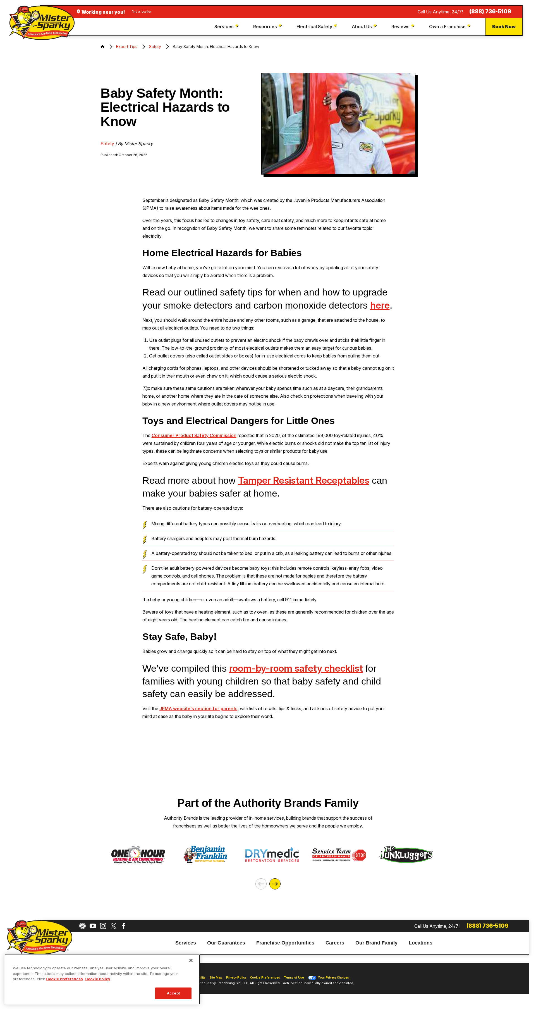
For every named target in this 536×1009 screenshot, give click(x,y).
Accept (173, 993)
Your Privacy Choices (333, 977)
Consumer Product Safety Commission (194, 435)
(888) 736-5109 (490, 11)
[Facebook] (124, 926)
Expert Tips (126, 46)
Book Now (504, 26)
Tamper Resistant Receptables (303, 480)
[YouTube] (93, 926)
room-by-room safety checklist (296, 668)
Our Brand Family (376, 943)
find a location (142, 11)
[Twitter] (113, 926)
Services (185, 943)
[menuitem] (227, 27)
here (380, 305)
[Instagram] (103, 926)
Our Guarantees (226, 943)
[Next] (275, 883)
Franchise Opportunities (285, 943)
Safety (155, 46)
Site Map (215, 977)
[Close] (191, 960)
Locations (420, 943)
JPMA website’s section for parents (198, 708)
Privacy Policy (236, 977)
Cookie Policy (97, 979)
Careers (335, 943)
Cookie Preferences (64, 979)
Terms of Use (294, 977)
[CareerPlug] (82, 926)
